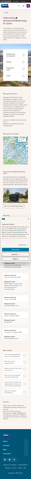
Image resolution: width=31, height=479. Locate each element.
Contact (8, 76)
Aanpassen (15, 254)
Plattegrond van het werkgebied (10, 55)
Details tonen (22, 245)
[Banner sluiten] (28, 218)
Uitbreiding (9, 18)
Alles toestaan (15, 249)
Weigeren (15, 259)
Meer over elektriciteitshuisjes (13, 206)
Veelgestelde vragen (10, 69)
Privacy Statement (18, 232)
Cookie (9, 232)
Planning (8, 62)
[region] (15, 280)
